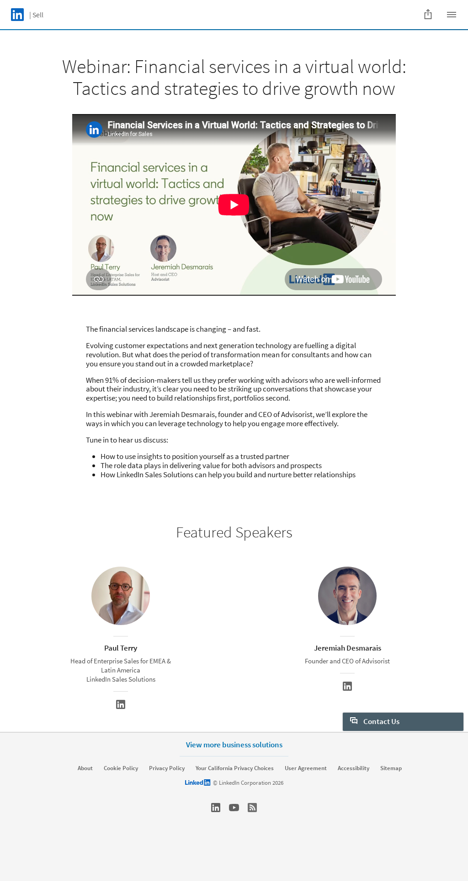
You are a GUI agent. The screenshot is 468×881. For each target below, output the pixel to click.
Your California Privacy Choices (235, 768)
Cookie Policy (121, 768)
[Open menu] (451, 15)
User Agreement (306, 768)
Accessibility (353, 768)
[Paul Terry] (121, 704)
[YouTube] (234, 807)
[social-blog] (252, 807)
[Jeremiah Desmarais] (347, 686)
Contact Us (380, 721)
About (85, 768)
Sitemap (391, 768)
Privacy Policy (167, 768)
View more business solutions (234, 745)
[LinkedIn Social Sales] (216, 807)
